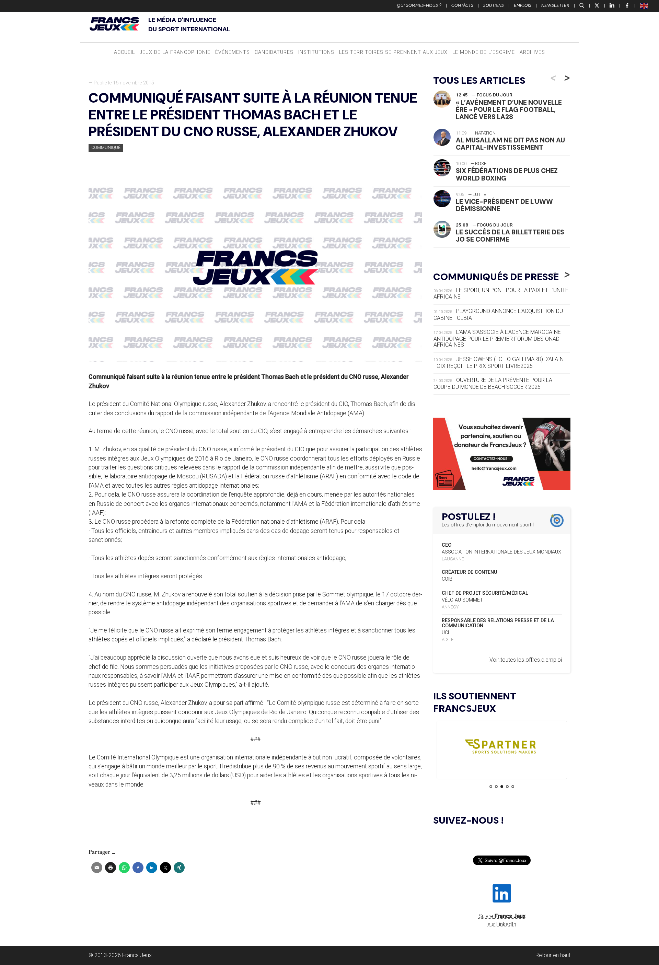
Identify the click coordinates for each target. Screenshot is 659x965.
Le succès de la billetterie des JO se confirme (510, 236)
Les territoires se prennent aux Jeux (393, 52)
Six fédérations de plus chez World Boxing (507, 174)
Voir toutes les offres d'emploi (525, 659)
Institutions (316, 52)
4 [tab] (507, 786)
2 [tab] (496, 786)
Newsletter (555, 5)
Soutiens (493, 5)
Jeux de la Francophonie (175, 52)
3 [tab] (501, 786)
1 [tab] (490, 786)
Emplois (522, 5)
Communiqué (105, 147)
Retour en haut (552, 955)
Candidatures (274, 52)
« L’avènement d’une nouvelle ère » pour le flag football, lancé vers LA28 (509, 109)
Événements (232, 52)
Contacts (462, 5)
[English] (644, 5)
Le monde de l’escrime (483, 52)
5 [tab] (512, 786)
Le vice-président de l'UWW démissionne (504, 205)
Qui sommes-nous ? (419, 5)
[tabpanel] (502, 748)
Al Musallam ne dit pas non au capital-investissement (510, 144)
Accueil (124, 52)
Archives (532, 52)
